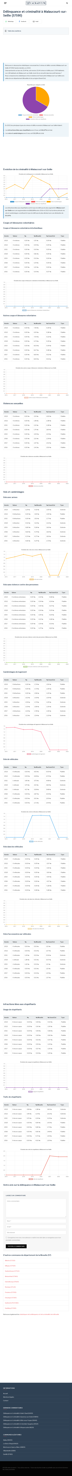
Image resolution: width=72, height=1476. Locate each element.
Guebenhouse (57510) (12, 1271)
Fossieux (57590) (10, 1292)
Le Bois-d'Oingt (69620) (10, 1443)
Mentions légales (8, 1397)
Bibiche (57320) (10, 1260)
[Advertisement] (36, 50)
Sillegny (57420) (10, 1266)
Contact (5, 1400)
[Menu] (5, 3)
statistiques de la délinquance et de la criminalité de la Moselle (39, 1314)
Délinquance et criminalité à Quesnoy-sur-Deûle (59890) (20, 1417)
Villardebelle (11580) (9, 1450)
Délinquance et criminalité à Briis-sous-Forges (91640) (20, 1420)
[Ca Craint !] (36, 3)
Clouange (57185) (10, 1298)
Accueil (5, 1393)
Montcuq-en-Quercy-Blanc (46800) (14, 1447)
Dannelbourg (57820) (12, 1282)
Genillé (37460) (8, 1454)
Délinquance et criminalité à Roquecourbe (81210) (18, 1427)
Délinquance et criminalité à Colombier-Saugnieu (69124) (20, 1424)
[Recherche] (67, 3)
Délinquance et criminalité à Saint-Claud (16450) (18, 1413)
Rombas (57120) (10, 1287)
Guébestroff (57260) (11, 1303)
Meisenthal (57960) (11, 1276)
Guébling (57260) (10, 1308)
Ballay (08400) (7, 1440)
